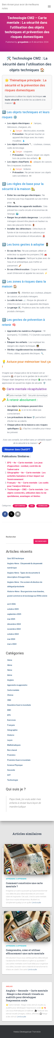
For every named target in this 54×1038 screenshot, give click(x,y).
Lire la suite (36, 902)
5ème (9, 670)
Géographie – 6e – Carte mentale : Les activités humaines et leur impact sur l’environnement (26, 476)
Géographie (12, 730)
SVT (9, 775)
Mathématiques (14, 745)
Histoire (10, 735)
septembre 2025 (14, 614)
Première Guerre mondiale (18, 760)
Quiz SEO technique (15, 558)
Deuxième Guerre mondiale (19, 705)
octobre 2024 (13, 634)
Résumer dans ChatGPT (17, 449)
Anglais (10, 680)
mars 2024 (11, 644)
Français (11, 725)
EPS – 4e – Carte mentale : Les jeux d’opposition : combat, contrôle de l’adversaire (24, 466)
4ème (9, 665)
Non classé (12, 750)
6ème (9, 675)
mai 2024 (11, 639)
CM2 (31, 506)
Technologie (42, 506)
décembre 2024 (14, 624)
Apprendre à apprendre (17, 685)
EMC (9, 710)
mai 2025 (11, 619)
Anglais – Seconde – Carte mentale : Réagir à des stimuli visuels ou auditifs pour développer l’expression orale (27, 995)
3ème (9, 660)
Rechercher (11, 537)
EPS (9, 715)
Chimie (10, 695)
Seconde (11, 770)
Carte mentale (20, 506)
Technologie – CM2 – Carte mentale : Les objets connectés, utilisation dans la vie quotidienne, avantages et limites (27, 492)
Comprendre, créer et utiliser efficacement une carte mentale (25, 952)
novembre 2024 (14, 629)
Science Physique (15, 765)
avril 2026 (11, 604)
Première (11, 755)
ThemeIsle (36, 1032)
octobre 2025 (13, 609)
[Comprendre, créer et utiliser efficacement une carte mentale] (27, 926)
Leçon (9, 740)
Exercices (11, 720)
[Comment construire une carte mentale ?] (27, 859)
